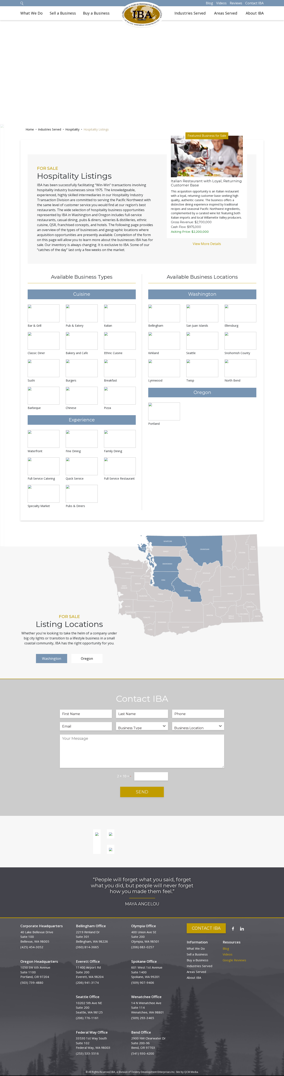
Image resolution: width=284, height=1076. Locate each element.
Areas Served (225, 13)
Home (30, 129)
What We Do (31, 13)
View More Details (207, 243)
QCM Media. (191, 1072)
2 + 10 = (124, 776)
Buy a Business (96, 13)
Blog (209, 3)
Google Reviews (234, 960)
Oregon (87, 658)
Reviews (236, 3)
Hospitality (72, 129)
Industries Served (190, 13)
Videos (221, 3)
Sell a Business (63, 13)
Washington (51, 658)
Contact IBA (254, 3)
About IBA (255, 13)
